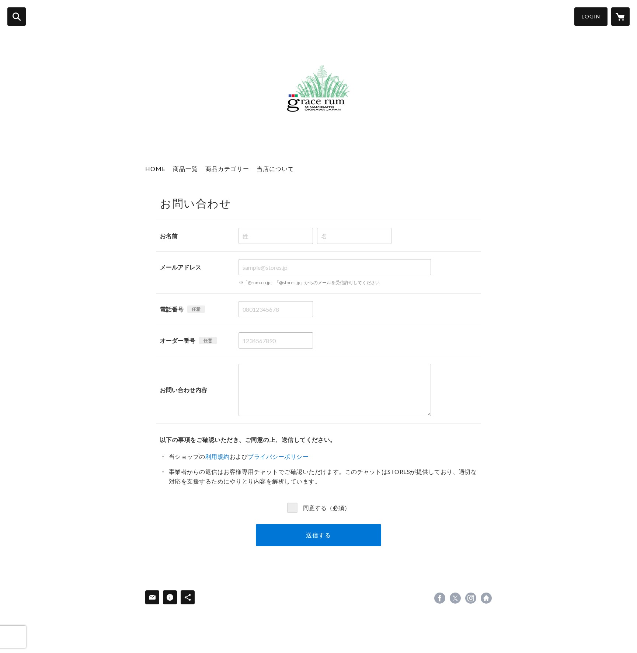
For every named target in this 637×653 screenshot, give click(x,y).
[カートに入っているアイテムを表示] (620, 16)
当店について (275, 168)
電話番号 (172, 308)
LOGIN (591, 16)
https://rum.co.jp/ (486, 598)
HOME (155, 168)
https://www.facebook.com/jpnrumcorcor (439, 598)
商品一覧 (185, 168)
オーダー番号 (177, 340)
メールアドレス (180, 266)
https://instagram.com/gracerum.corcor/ (470, 598)
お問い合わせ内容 (183, 389)
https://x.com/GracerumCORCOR (455, 598)
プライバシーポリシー (278, 456)
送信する (318, 534)
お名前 (169, 235)
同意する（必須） (326, 507)
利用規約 (217, 456)
